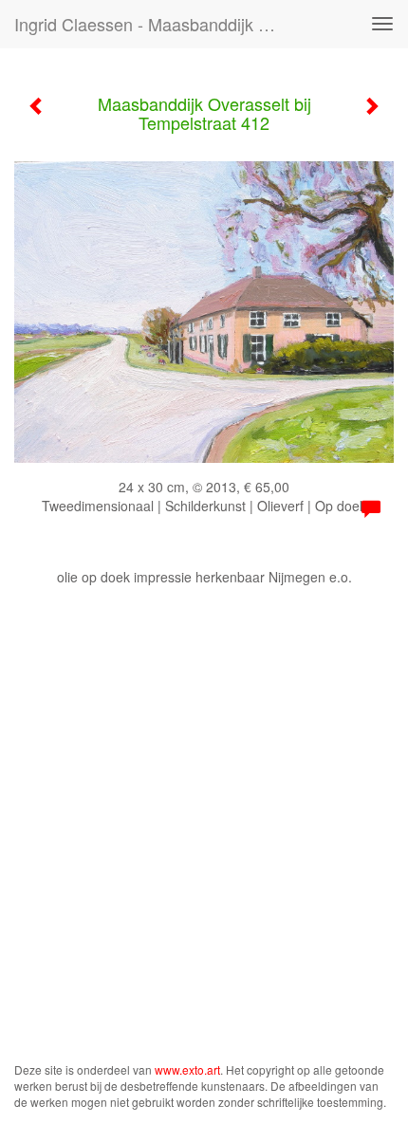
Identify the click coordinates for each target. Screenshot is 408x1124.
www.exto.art (187, 1069)
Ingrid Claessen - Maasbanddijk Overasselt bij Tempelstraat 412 (155, 23)
